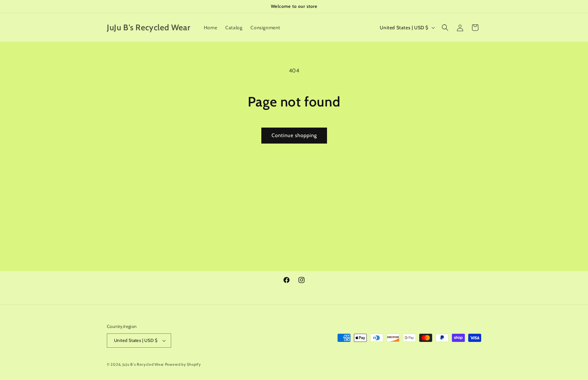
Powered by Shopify (183, 364)
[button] (445, 27)
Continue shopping (294, 135)
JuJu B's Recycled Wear (143, 364)
